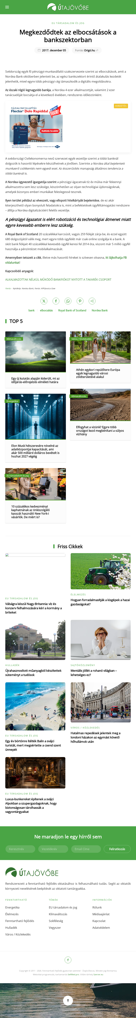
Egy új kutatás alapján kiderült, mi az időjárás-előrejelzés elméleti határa (35, 380)
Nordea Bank (100, 310)
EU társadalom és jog (68, 23)
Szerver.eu (98, 974)
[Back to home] (68, 7)
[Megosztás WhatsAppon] (68, 301)
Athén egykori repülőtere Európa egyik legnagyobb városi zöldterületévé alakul (98, 373)
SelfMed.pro (73, 974)
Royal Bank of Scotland (72, 310)
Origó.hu (85, 50)
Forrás (8, 288)
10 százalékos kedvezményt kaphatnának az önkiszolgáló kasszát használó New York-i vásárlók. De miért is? (30, 511)
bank (32, 310)
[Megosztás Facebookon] (56, 301)
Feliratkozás (117, 849)
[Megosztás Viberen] (92, 301)
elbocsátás (46, 310)
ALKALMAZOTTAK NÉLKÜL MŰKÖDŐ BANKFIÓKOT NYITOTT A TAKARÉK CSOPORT (58, 280)
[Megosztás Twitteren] (44, 301)
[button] (7, 7)
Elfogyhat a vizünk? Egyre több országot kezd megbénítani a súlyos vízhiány (100, 430)
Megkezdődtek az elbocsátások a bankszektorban (68, 36)
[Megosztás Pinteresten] (80, 301)
